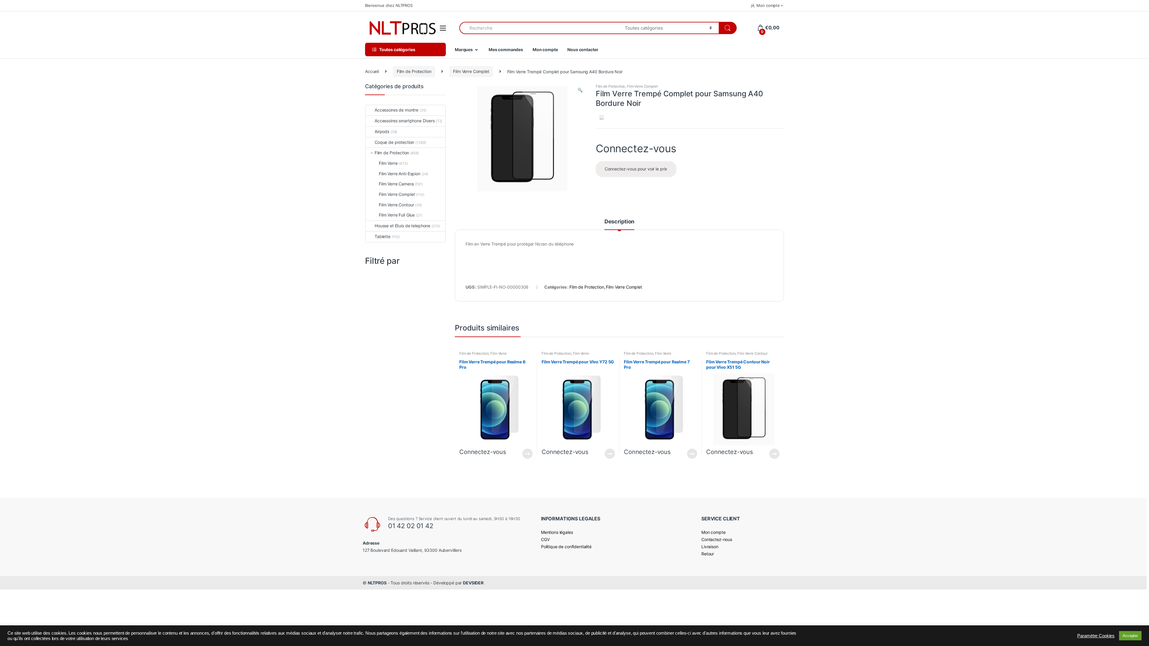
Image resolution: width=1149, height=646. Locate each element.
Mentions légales (557, 532)
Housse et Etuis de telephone (402, 225)
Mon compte (768, 5)
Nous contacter (582, 49)
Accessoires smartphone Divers (405, 120)
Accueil (372, 71)
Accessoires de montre (396, 109)
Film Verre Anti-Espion (399, 173)
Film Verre (498, 353)
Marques (464, 49)
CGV (545, 539)
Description (619, 222)
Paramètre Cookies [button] (1096, 635)
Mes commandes (506, 49)
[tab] (619, 224)
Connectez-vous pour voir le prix (636, 168)
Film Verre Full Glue (397, 214)
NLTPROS (377, 582)
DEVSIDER (473, 582)
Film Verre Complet (471, 71)
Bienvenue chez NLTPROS (389, 5)
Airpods (382, 131)
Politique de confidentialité (566, 546)
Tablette (382, 236)
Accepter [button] (1130, 635)
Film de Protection (414, 71)
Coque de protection (394, 142)
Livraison (709, 546)
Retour (707, 553)
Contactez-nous (716, 539)
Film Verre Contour (752, 353)
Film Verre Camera (396, 183)
